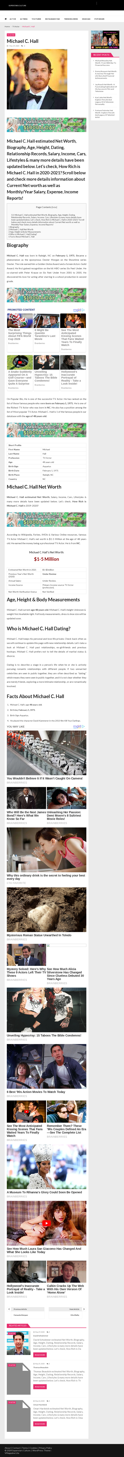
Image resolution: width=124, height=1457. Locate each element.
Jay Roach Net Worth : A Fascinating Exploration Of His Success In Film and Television (106, 87)
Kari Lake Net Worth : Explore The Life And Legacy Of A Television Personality (104, 100)
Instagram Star (52, 19)
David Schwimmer (40, 1336)
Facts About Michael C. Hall (21, 236)
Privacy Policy (45, 1448)
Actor (13, 19)
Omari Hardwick (40, 1405)
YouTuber (36, 19)
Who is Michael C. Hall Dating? (22, 234)
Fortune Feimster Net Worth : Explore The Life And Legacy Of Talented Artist (104, 113)
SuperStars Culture (17, 5)
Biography (13, 227)
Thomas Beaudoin (40, 1367)
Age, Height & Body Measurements (24, 232)
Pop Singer (99, 19)
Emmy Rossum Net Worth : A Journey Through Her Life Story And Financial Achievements (106, 74)
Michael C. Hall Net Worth (20, 229)
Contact (16, 1448)
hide (54, 207)
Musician (86, 19)
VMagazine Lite (12, 1453)
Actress (24, 19)
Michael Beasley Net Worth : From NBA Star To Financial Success (105, 62)
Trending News (71, 19)
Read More (40, 1355)
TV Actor (11, 35)
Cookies (33, 1448)
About (8, 1448)
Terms (25, 1448)
